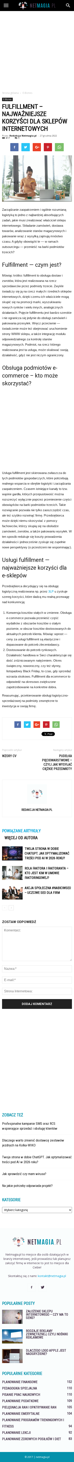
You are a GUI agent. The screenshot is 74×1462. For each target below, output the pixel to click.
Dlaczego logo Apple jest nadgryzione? (46, 1352)
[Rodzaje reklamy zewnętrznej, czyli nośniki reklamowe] (12, 1336)
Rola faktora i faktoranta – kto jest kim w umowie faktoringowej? (46, 873)
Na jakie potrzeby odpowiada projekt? (27, 1186)
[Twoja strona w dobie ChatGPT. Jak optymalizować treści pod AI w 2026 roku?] (12, 853)
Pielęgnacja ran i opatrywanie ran (29, 1407)
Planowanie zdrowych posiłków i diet (31, 1439)
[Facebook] (31, 1287)
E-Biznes (7, 99)
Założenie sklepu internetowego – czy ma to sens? (47, 1314)
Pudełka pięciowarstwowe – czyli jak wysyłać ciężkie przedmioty (57, 762)
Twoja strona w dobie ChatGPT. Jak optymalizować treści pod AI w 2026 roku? (47, 853)
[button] (68, 5)
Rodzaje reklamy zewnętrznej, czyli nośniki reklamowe (47, 1334)
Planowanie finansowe (19, 1382)
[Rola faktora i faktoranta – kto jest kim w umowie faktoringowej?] (12, 873)
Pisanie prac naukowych (21, 1395)
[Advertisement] (37, 50)
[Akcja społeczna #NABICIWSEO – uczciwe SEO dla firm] (12, 893)
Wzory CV (9, 756)
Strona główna (10, 93)
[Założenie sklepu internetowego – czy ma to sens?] (12, 1317)
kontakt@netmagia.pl (52, 1276)
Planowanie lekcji (16, 1433)
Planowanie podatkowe (20, 1401)
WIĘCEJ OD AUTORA (21, 837)
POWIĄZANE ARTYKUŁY (21, 830)
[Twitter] (42, 1287)
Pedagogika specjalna (19, 1388)
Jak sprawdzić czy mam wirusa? (24, 1174)
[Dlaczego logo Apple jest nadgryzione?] (12, 1356)
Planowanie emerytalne (20, 1414)
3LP (51, 591)
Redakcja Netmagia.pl (23, 135)
